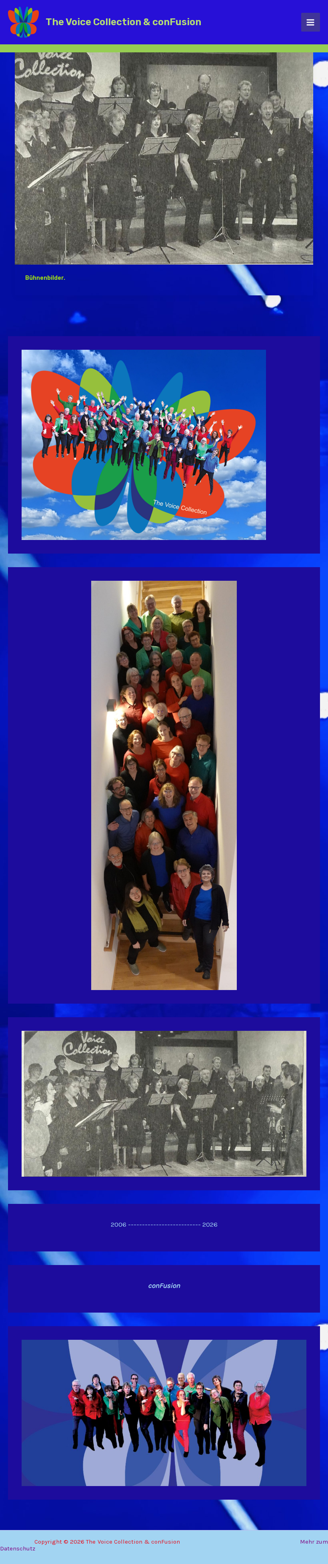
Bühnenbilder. (45, 278)
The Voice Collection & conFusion (123, 22)
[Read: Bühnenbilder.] (164, 152)
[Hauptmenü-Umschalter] (310, 22)
